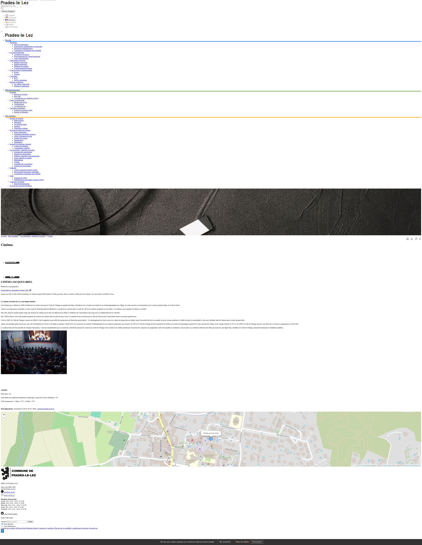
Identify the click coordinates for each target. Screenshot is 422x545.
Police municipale (20, 132)
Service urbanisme (20, 80)
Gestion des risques (20, 138)
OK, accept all (224, 542)
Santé (12, 176)
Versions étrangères (8, 11)
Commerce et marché (17, 182)
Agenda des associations (22, 166)
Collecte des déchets (21, 146)
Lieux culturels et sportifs (23, 158)
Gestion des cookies (8, 528)
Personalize (257, 542)
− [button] (4, 418)
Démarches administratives (23, 48)
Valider (30, 522)
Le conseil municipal (17, 52)
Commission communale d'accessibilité (27, 50)
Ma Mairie (13, 43)
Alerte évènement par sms (23, 136)
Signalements (18, 140)
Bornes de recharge (20, 94)
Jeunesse (17, 126)
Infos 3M (17, 96)
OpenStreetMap (365, 465)
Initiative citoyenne (20, 62)
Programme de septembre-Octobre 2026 (15, 290)
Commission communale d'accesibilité (27, 174)
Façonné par (93, 528)
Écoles (16, 72)
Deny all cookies (242, 542)
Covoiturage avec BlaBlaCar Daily (26, 98)
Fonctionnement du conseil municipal (27, 56)
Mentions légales (32, 528)
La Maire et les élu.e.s (21, 54)
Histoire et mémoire (16, 82)
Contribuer (50, 528)
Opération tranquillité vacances (24, 134)
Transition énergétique (17, 108)
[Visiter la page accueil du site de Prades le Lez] (14, 4)
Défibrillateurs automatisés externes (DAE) (29, 180)
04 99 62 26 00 (9, 492)
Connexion (42, 528)
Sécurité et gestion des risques (20, 130)
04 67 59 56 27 (9, 495)
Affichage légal (20, 528)
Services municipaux (21, 45)
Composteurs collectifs (22, 148)
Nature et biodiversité (17, 100)
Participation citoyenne (17, 60)
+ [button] (4, 414)
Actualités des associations (23, 164)
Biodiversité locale (20, 102)
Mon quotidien (13, 236)
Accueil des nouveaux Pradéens (21, 186)
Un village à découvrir (22, 84)
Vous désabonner (9, 526)
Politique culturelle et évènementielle (26, 156)
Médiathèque (18, 160)
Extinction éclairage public (23, 110)
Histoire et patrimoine (21, 86)
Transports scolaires (21, 128)
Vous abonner (8, 524)
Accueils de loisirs (20, 124)
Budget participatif (20, 64)
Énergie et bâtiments (21, 112)
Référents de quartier (21, 66)
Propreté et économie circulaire (20, 144)
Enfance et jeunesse (16, 118)
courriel (3, 522)
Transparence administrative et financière (28, 46)
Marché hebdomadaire (22, 184)
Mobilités (13, 92)
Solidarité (13, 168)
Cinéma (16, 162)
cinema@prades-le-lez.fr (45, 409)
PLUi (16, 78)
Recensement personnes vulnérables (26, 172)
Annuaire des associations (23, 152)
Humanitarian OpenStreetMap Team (411, 465)
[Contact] (12, 263)
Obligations (18, 142)
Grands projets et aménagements (21, 70)
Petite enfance (19, 120)
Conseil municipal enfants (23, 68)
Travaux (17, 74)
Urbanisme (13, 76)
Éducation (17, 122)
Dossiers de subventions (22, 154)
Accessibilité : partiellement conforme (76, 528)
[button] (416, 238)
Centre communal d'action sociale (25, 170)
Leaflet (357, 465)
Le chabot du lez (20, 106)
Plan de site (58, 528)
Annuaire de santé (20, 178)
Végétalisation (19, 104)
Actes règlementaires (21, 58)
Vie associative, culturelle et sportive (22, 150)
